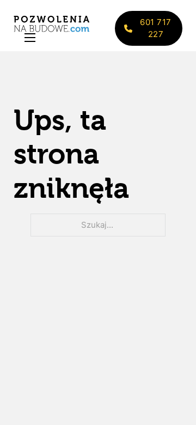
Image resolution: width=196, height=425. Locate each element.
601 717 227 (155, 28)
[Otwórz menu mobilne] (29, 37)
